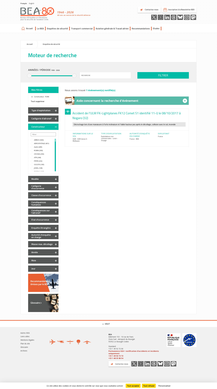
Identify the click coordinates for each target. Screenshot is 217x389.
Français (23, 3)
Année (34, 252)
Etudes (156, 28)
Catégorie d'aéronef (41, 118)
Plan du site (25, 343)
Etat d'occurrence (40, 219)
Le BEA (40, 28)
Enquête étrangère (41, 228)
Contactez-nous (151, 9)
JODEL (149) (38, 168)
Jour (33, 268)
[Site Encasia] (189, 346)
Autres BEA (25, 333)
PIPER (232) (38, 161)
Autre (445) (38, 147)
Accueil (29, 28)
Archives (23, 351)
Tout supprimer (37, 101)
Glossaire (35, 302)
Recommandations (141, 28)
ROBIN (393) (38, 150)
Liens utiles (25, 336)
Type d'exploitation (40, 110)
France (160, 136)
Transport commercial (82, 28)
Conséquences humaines (38, 203)
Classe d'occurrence (41, 195)
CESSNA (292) (39, 154)
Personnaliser (164, 385)
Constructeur (38, 126)
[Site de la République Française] (173, 346)
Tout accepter (133, 385)
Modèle (35, 179)
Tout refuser (148, 385)
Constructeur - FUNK (41, 97)
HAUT (107, 323)
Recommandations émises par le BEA (40, 283)
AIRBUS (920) (38, 140)
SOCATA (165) (39, 164)
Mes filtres (36, 90)
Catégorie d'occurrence (37, 187)
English (31, 3)
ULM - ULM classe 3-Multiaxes (80, 140)
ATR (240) (37, 157)
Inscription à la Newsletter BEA (181, 9)
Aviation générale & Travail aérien (112, 28)
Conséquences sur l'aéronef (40, 211)
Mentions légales (27, 340)
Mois (33, 260)
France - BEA (134, 139)
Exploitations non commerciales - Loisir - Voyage (109, 138)
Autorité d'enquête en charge (41, 236)
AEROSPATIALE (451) (41, 143)
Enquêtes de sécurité (57, 28)
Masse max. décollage (42, 244)
